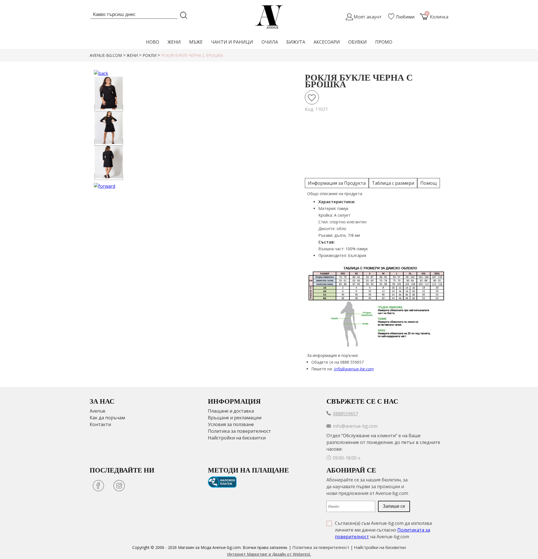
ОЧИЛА (269, 42)
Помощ (428, 183)
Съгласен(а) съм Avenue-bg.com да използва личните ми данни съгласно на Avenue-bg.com (383, 530)
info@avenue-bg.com (354, 368)
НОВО (152, 42)
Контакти (100, 424)
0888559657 (345, 414)
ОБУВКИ (357, 42)
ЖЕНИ (174, 42)
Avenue (97, 411)
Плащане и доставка (231, 411)
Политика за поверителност (239, 431)
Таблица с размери (393, 183)
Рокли (149, 55)
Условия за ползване (231, 424)
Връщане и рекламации (234, 418)
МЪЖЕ (196, 42)
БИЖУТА (295, 42)
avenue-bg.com (106, 55)
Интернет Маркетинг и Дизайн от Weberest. (269, 554)
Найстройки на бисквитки (237, 438)
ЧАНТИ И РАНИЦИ (232, 42)
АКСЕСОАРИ (327, 42)
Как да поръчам (107, 418)
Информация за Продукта (337, 183)
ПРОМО (383, 42)
